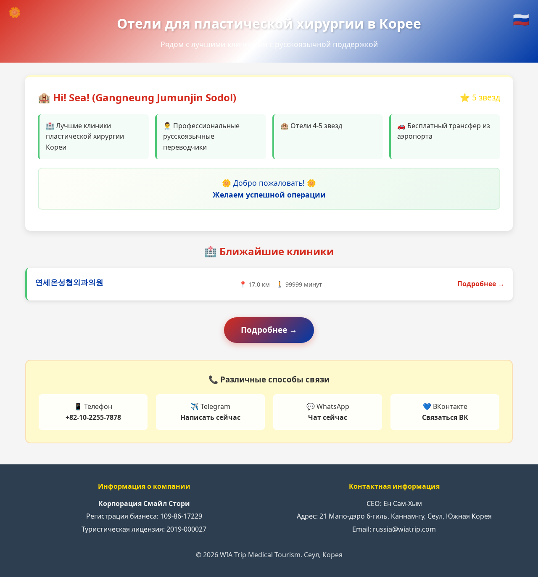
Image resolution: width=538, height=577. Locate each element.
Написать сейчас (210, 417)
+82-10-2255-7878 (93, 417)
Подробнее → (480, 283)
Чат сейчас (327, 417)
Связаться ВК (445, 417)
